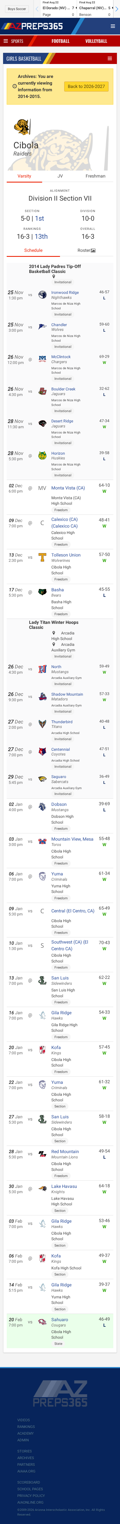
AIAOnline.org (30, 1502)
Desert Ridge (62, 423)
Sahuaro (59, 1322)
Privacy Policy (31, 1496)
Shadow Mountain (67, 696)
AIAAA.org (26, 1471)
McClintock (61, 359)
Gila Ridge (61, 1015)
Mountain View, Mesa (72, 841)
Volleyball (96, 41)
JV (60, 176)
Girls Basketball (23, 58)
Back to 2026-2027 (86, 86)
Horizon (58, 456)
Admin (23, 1440)
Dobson (60, 807)
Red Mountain (65, 1154)
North (60, 669)
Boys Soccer (17, 9)
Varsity (24, 176)
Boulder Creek (63, 391)
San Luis (61, 980)
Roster (84, 250)
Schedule (33, 250)
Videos (23, 1420)
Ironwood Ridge (65, 295)
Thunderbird (62, 724)
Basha (57, 592)
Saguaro (59, 779)
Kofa (56, 1050)
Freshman (95, 176)
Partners (26, 1465)
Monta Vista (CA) (68, 488)
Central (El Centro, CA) (73, 911)
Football (60, 41)
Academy (25, 1433)
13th (41, 236)
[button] (116, 9)
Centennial (60, 752)
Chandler (59, 327)
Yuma (59, 876)
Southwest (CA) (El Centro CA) (69, 945)
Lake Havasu (64, 1189)
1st (39, 218)
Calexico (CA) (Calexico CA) (64, 523)
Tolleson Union (66, 557)
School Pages (30, 1489)
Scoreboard (28, 1482)
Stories (24, 1451)
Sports (17, 41)
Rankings (26, 1427)
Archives (25, 1458)
